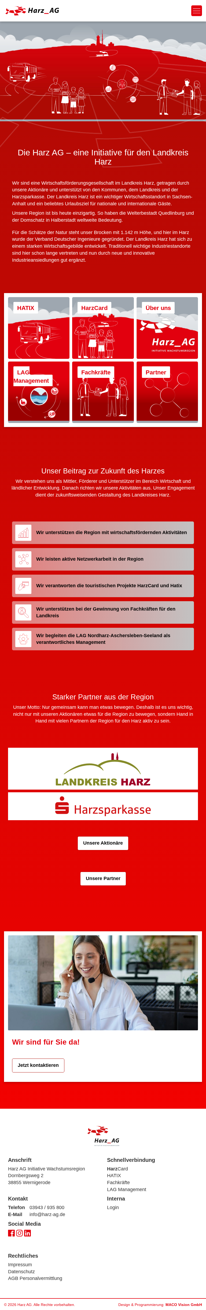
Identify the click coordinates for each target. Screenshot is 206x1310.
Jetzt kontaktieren (38, 1065)
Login (113, 1207)
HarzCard (94, 308)
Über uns (158, 308)
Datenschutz (21, 1271)
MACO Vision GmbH (183, 1304)
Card (117, 1169)
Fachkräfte (96, 372)
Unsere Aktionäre (103, 843)
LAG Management (31, 376)
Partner (156, 372)
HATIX (25, 308)
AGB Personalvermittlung (35, 1278)
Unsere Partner (103, 878)
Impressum (20, 1264)
